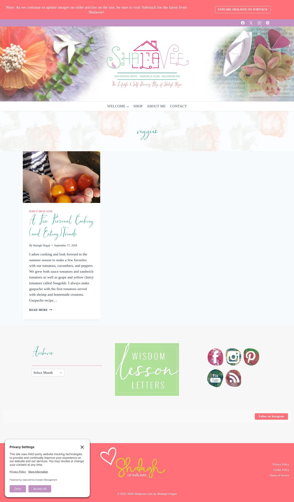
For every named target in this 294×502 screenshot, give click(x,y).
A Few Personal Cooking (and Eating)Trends (61, 227)
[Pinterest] (267, 22)
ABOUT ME (156, 106)
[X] (251, 22)
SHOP (138, 106)
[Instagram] (259, 22)
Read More (40, 309)
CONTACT (178, 106)
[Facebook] (242, 22)
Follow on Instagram (271, 416)
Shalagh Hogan (41, 245)
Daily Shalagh (40, 211)
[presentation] (61, 177)
